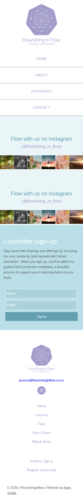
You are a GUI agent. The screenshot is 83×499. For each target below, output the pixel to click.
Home (41, 59)
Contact (41, 107)
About (41, 75)
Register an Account (41, 470)
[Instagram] (41, 390)
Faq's (42, 424)
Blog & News (41, 441)
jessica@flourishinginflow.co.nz (41, 380)
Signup (41, 316)
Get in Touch (42, 433)
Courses (41, 415)
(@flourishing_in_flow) (41, 146)
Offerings (41, 91)
